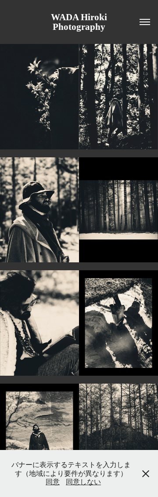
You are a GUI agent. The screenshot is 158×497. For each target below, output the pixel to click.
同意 (53, 482)
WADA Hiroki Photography (81, 22)
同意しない (83, 482)
